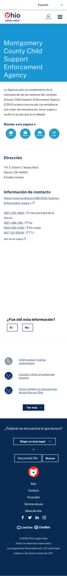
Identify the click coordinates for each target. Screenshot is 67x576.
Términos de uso (33, 503)
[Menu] (61, 17)
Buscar (50, 458)
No (27, 327)
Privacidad (33, 497)
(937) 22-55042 (14, 232)
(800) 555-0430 (14, 227)
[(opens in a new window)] (25, 528)
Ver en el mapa (13, 239)
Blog (33, 483)
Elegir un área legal (33, 441)
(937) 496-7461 (14, 222)
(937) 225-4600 (14, 213)
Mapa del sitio (33, 510)
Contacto (33, 490)
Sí (11, 327)
